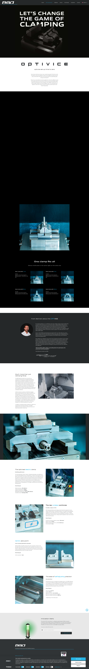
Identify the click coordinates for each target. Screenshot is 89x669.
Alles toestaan (78, 658)
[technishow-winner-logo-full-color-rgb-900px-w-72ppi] (63, 656)
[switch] (32, 667)
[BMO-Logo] (9, 3)
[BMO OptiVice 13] (67, 295)
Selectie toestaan (78, 662)
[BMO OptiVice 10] (36, 295)
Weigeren (78, 665)
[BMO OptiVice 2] (36, 277)
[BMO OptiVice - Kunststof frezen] (56, 386)
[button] (69, 2)
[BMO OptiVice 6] (67, 277)
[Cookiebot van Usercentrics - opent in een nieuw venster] (8, 667)
